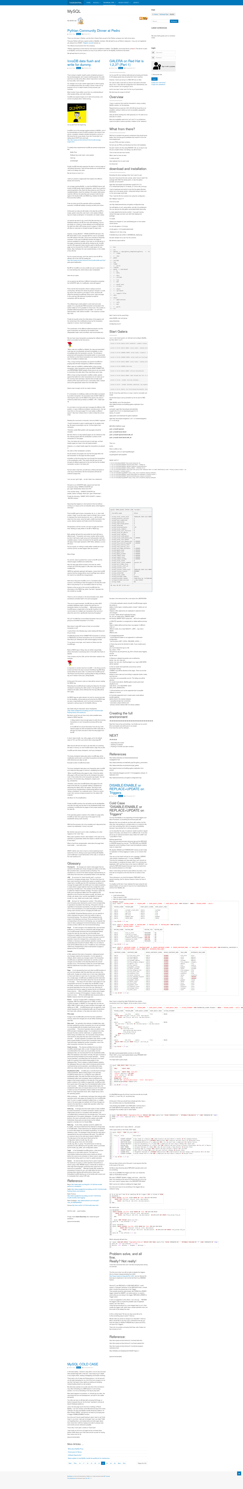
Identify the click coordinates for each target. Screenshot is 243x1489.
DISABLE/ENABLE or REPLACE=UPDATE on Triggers (126, 789)
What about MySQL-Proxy (75, 1449)
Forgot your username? (158, 82)
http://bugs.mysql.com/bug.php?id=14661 (121, 1276)
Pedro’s (133, 48)
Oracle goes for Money (75, 1452)
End (124, 1463)
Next (119, 1463)
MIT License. (107, 1476)
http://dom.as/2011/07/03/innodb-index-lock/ (85, 1205)
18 (87, 1463)
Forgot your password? (158, 84)
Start (70, 1463)
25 (115, 1463)
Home (88, 3)
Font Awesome (71, 1478)
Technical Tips (108, 3)
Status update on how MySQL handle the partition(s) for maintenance (89, 1458)
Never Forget (123, 3)
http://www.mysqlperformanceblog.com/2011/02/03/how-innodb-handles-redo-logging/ (84, 1197)
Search (136, 3)
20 (95, 1463)
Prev (75, 1463)
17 (83, 1463)
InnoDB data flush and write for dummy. (83, 62)
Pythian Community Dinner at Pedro (93, 30)
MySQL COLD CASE (82, 1364)
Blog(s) (96, 3)
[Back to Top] (239, 1473)
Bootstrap (69, 1476)
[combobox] (160, 21)
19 (91, 1463)
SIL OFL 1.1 (89, 1478)
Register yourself (88, 43)
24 (111, 1463)
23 (107, 1463)
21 (99, 1463)
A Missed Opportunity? (75, 1455)
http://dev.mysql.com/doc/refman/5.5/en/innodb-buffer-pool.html (86, 260)
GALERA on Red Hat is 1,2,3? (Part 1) (126, 62)
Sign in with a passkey (168, 66)
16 (79, 1463)
